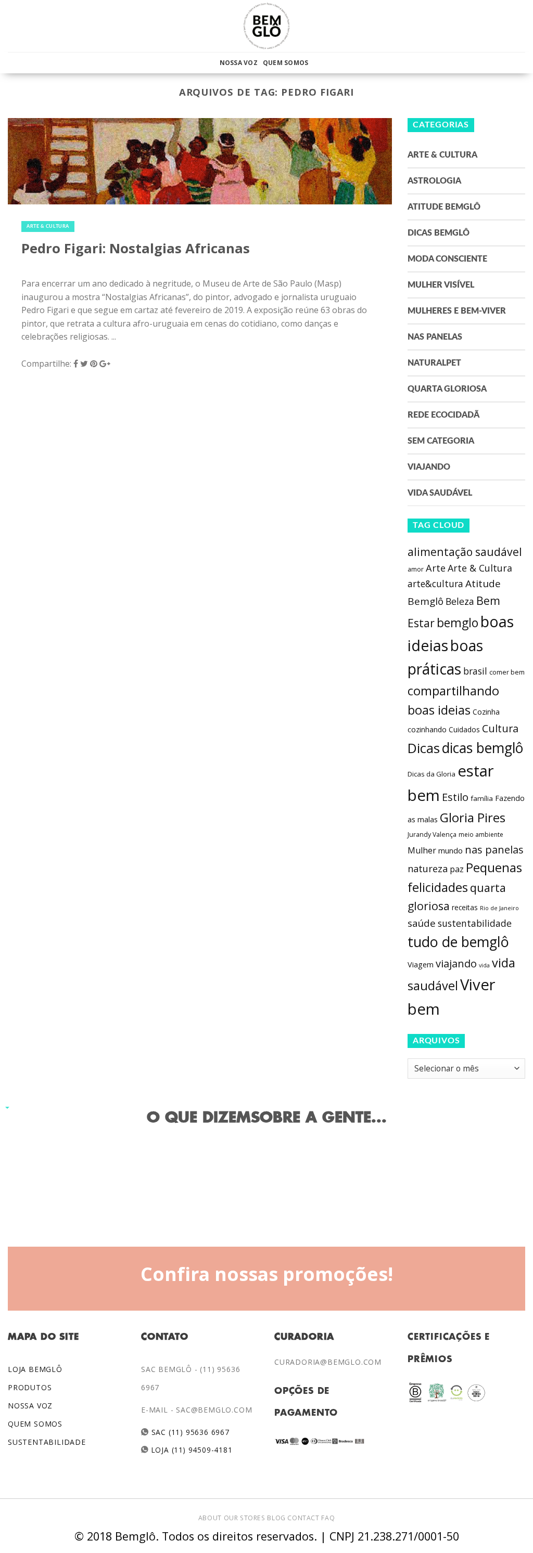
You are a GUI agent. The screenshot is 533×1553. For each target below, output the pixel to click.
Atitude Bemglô (444, 207)
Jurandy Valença (432, 834)
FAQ (328, 1517)
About (210, 1517)
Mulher (422, 850)
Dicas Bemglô (438, 233)
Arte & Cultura (48, 226)
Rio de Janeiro (499, 908)
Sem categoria (441, 441)
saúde (422, 923)
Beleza (460, 601)
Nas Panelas (435, 337)
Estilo (455, 797)
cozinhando (427, 729)
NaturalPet (434, 363)
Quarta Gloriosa (447, 389)
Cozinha (486, 712)
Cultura (500, 728)
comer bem (507, 672)
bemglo (457, 623)
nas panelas (494, 849)
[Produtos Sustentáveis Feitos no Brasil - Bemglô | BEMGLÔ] (266, 26)
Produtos (30, 1387)
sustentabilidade (475, 923)
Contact (303, 1517)
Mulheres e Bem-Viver (457, 311)
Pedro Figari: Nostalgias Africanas (135, 248)
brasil (475, 671)
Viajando (429, 467)
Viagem (421, 964)
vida (484, 965)
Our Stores (244, 1517)
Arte (436, 568)
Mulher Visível (441, 285)
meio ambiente (481, 834)
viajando (456, 963)
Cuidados (464, 729)
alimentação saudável (465, 551)
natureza (428, 868)
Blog (276, 1517)
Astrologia (434, 181)
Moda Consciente (447, 259)
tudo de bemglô (458, 941)
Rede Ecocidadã (443, 415)
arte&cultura (435, 583)
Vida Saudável (440, 493)
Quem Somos (285, 62)
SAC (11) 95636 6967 (189, 1432)
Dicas (424, 748)
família (482, 798)
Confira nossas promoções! (267, 1273)
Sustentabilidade (47, 1442)
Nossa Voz (239, 62)
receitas (465, 907)
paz (457, 869)
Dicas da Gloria (431, 774)
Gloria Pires (472, 817)
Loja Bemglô (35, 1369)
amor (416, 569)
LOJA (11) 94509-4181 (191, 1450)
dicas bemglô (482, 748)
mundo (450, 850)
